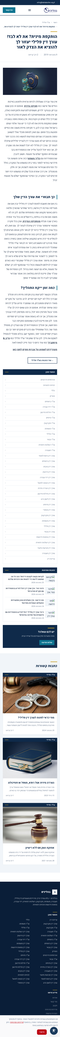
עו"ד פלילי (46, 22)
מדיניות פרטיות (51, 1009)
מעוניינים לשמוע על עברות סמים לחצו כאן (35, 349)
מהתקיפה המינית (31, 221)
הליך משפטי (33, 158)
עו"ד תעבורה (52, 931)
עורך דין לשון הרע (50, 982)
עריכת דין (53, 919)
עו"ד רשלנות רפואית (49, 935)
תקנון (55, 1005)
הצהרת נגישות (51, 1013)
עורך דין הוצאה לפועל (20, 978)
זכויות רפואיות (23, 974)
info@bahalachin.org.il (46, 2)
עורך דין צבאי (52, 947)
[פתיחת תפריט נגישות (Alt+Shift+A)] (54, 1031)
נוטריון (54, 951)
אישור (42, 1032)
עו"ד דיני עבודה (23, 939)
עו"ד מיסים (25, 955)
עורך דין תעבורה (51, 971)
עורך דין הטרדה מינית (48, 967)
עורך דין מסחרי (23, 982)
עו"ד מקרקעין (51, 927)
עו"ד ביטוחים (52, 939)
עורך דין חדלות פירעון (20, 967)
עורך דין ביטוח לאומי (49, 978)
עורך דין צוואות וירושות (20, 947)
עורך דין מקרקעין (50, 923)
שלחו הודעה (47, 642)
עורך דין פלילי (23, 951)
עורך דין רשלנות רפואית (19, 931)
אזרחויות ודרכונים (50, 955)
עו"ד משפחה (24, 923)
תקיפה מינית (30, 106)
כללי (27, 919)
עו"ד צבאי (53, 959)
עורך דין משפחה (22, 943)
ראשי (55, 22)
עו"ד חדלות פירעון (22, 963)
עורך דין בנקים (23, 971)
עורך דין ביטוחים (51, 943)
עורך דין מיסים (51, 963)
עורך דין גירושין (23, 935)
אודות (54, 997)
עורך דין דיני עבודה (22, 959)
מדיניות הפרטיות (16, 1022)
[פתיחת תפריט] (30, 10)
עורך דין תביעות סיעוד (48, 974)
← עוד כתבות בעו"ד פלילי (42, 360)
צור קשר (53, 1001)
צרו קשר (9, 10)
